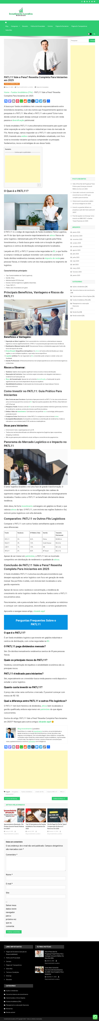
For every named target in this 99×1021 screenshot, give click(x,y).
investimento (27, 506)
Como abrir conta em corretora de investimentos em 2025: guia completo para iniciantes (83, 195)
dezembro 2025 (77, 236)
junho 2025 (76, 257)
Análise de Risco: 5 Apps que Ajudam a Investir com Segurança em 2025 (60, 798)
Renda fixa (76, 312)
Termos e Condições (12, 972)
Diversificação (10, 351)
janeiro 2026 (76, 232)
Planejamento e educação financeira (81, 305)
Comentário (11, 854)
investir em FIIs (39, 791)
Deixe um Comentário (42, 87)
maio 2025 (76, 261)
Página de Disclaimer (62, 26)
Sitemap (8, 976)
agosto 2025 (76, 250)
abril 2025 (76, 264)
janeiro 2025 (76, 275)
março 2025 (76, 268)
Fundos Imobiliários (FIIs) (12, 84)
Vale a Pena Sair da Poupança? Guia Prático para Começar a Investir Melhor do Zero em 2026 (84, 186)
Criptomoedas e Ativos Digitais (82, 296)
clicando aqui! (39, 611)
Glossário (25, 26)
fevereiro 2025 (77, 272)
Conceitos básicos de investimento (84, 290)
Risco (8, 379)
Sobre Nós (9, 30)
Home (6, 92)
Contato (50, 26)
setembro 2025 (77, 246)
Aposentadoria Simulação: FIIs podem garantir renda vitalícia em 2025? (14, 826)
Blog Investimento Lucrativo (24, 87)
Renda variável (77, 315)
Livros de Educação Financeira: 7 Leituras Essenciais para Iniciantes (13, 798)
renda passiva (9, 794)
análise (24, 136)
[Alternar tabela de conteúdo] (38, 185)
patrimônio (30, 556)
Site (7, 893)
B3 (54, 251)
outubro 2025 (77, 243)
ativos (52, 235)
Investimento (21, 411)
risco (44, 411)
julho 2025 (76, 254)
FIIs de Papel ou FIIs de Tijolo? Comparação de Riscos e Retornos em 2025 (57, 826)
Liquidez (9, 356)
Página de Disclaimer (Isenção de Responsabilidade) (16, 953)
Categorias (14, 26)
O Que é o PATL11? (52, 791)
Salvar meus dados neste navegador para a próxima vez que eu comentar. (11, 915)
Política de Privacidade (38, 26)
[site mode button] (90, 34)
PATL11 (62, 791)
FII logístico (15, 791)
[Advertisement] (22, 169)
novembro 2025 (77, 239)
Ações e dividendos (79, 286)
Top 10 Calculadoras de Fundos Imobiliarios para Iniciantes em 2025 (36, 826)
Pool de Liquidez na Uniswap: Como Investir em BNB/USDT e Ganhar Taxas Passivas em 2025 (83, 218)
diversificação (18, 120)
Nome (9, 874)
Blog (7, 26)
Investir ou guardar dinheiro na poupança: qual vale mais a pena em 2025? (84, 210)
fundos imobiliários (26, 791)
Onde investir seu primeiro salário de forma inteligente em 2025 (83, 202)
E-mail (9, 884)
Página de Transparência (79, 26)
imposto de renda (52, 258)
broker (56, 416)
